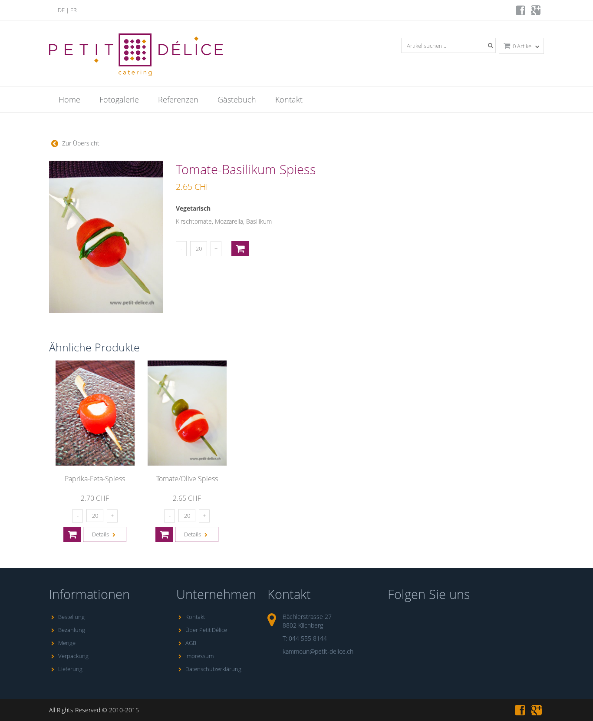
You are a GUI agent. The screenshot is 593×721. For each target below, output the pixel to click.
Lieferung (70, 669)
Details (101, 534)
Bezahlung (71, 630)
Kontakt (289, 99)
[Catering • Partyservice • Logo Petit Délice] (137, 57)
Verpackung (73, 656)
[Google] (536, 12)
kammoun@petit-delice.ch (318, 651)
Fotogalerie (119, 99)
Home (69, 99)
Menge (67, 643)
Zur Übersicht (79, 143)
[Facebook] (521, 12)
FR (73, 10)
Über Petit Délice (206, 630)
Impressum (199, 656)
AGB (190, 643)
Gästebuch (236, 99)
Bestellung (71, 617)
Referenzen (178, 99)
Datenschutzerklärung (213, 669)
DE (61, 10)
